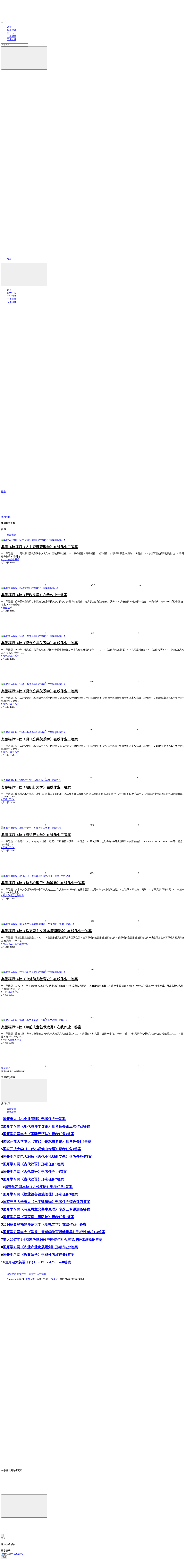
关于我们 (41, 1273)
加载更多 (5, 1068)
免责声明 (21, 1273)
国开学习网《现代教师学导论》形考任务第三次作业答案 (46, 1126)
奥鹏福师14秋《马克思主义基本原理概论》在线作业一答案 (46, 931)
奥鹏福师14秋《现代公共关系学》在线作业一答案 (39, 643)
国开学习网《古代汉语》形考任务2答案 (33, 1179)
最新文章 (11, 1109)
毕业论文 (11, 33)
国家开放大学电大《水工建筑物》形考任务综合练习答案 (46, 1202)
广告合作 (31, 1273)
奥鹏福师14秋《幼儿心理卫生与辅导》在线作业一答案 (43, 883)
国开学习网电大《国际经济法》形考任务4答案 (38, 1134)
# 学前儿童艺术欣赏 (11, 1039)
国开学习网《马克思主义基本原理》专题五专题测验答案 (46, 1209)
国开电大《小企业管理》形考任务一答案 (34, 1119)
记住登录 (8, 1553)
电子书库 (11, 36)
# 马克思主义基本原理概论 (14, 943)
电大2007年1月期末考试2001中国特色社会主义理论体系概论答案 (52, 1239)
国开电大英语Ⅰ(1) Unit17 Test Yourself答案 (38, 1262)
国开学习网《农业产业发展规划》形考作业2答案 (40, 1247)
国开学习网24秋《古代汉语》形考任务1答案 (39, 1187)
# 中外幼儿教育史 (10, 992)
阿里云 (54, 1279)
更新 (9, 534)
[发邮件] (47, 1440)
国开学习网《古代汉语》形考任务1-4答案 (35, 1172)
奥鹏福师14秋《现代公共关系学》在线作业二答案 (39, 691)
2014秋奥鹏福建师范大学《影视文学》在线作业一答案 (45, 1224)
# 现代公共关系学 (10, 655)
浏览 (14, 534)
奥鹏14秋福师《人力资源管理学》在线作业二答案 (39, 547)
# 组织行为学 (8, 799)
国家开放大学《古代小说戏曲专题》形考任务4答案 (42, 1149)
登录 (9, 259)
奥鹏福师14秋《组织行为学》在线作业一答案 (36, 787)
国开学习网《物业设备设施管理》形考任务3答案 (40, 1194)
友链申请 (11, 1273)
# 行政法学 (6, 607)
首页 (9, 27)
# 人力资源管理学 (10, 559)
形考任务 (11, 30)
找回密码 (18, 1553)
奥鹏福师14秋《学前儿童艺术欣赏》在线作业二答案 (41, 1027)
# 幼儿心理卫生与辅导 (12, 895)
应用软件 (11, 39)
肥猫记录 (30, 1279)
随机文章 (11, 1112)
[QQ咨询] (23, 1467)
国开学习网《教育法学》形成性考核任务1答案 (38, 1255)
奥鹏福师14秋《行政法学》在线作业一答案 (34, 595)
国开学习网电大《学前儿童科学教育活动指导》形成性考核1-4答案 (54, 1232)
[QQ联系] (47, 1360)
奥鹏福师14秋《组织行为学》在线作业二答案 (36, 835)
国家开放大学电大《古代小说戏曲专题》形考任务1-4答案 (47, 1141)
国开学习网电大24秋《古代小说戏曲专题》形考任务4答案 (47, 1156)
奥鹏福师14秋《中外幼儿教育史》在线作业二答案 (39, 979)
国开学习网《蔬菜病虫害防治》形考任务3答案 (38, 1217)
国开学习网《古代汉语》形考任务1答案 (33, 1164)
